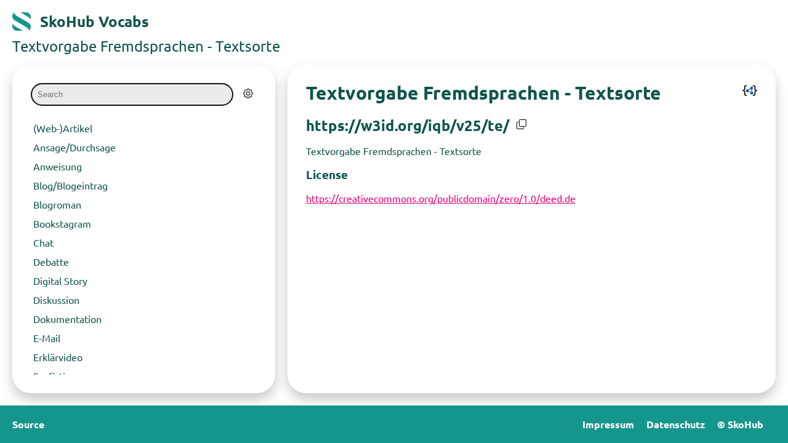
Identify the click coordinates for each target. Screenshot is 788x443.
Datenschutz (675, 424)
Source (28, 424)
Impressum (608, 424)
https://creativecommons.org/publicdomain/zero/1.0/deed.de (441, 198)
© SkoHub (740, 424)
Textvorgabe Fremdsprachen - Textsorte (146, 46)
